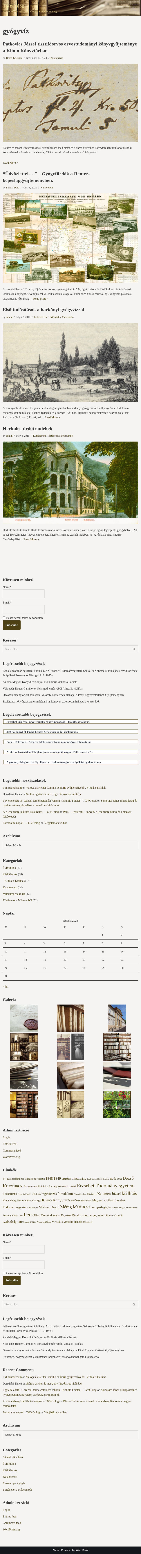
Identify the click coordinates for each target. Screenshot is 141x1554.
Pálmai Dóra (12, 187)
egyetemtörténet (65, 1186)
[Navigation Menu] (134, 8)
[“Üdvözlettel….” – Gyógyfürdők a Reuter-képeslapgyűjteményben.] (70, 238)
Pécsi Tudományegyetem (88, 1215)
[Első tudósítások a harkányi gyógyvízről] (70, 362)
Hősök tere (92, 1194)
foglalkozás (49, 1194)
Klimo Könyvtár (55, 1200)
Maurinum (33, 1208)
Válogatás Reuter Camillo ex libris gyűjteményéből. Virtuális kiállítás (43, 688)
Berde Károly (103, 1179)
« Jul (5, 986)
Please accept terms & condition (24, 617)
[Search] (134, 649)
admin (9, 317)
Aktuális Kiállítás (15, 880)
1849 (57, 1178)
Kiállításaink (10, 874)
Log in (6, 1137)
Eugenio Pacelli (24, 1194)
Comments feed (12, 1150)
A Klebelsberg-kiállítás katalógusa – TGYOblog (31, 811)
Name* (7, 587)
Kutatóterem (56, 57)
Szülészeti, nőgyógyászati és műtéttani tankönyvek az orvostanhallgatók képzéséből (51, 701)
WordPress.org (11, 1156)
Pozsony (7, 1215)
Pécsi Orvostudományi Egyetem (52, 1215)
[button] (24, 1019)
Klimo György (32, 1200)
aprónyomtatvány (74, 1178)
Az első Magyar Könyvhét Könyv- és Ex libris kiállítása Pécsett (40, 682)
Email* (7, 602)
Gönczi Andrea (80, 1194)
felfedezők (36, 1194)
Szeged (26, 1222)
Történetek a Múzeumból (61, 317)
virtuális (57, 1221)
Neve (56, 1550)
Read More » (10, 162)
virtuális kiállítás (73, 1221)
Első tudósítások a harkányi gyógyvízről (43, 309)
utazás (33, 1222)
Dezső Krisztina (14, 57)
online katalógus (118, 1208)
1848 (49, 1178)
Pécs (28, 1214)
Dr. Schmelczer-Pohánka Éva (36, 1186)
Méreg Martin (72, 1206)
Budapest (116, 1178)
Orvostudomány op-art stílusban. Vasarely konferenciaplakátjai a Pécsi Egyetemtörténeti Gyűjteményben (63, 694)
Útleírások (87, 1222)
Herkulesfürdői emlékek (27, 428)
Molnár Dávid (49, 1207)
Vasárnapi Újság (44, 1222)
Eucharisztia (10, 1193)
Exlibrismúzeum (12, 787)
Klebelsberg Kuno (13, 1200)
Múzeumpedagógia (14, 893)
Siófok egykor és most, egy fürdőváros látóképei (54, 794)
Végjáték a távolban (55, 822)
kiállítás (129, 1193)
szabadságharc (13, 1221)
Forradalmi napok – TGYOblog (21, 822)
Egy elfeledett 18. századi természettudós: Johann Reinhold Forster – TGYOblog (50, 800)
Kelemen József (109, 1194)
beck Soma (92, 1179)
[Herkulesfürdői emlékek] (70, 483)
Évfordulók (9, 867)
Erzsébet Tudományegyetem (106, 1185)
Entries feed (10, 1144)
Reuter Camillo (114, 1215)
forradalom (65, 1194)
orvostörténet (131, 1208)
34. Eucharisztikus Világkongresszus (24, 1178)
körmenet (87, 1200)
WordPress (82, 1550)
